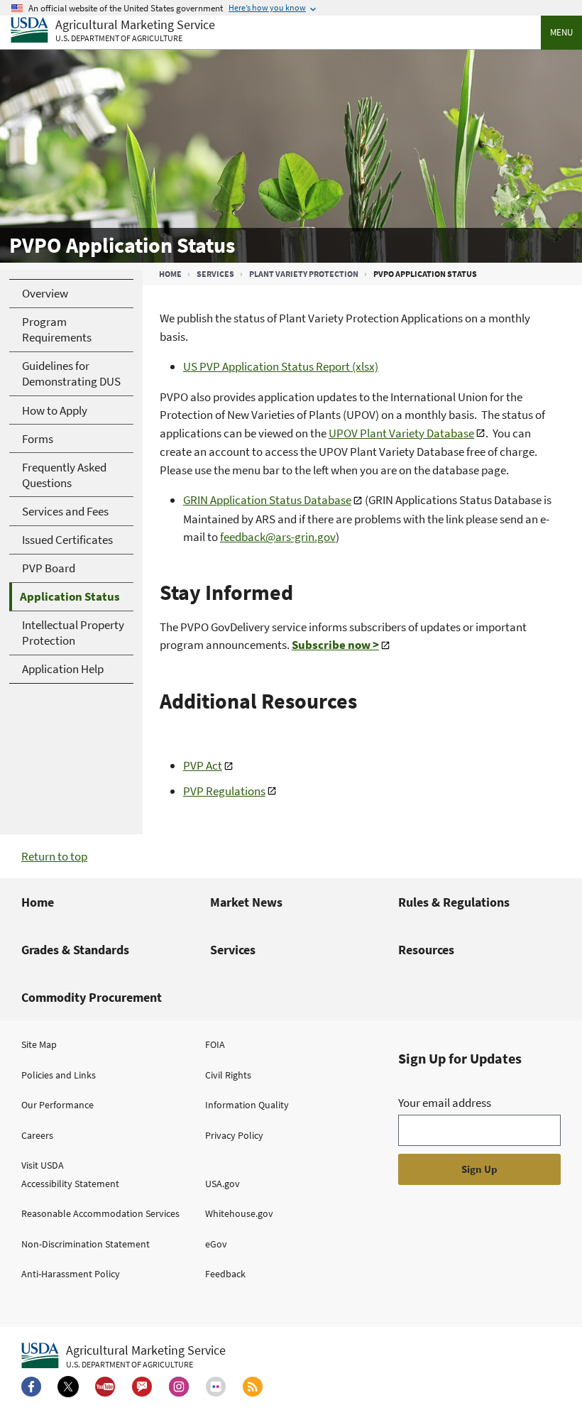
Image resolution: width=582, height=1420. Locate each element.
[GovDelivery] (142, 1386)
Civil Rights (228, 1075)
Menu (561, 32)
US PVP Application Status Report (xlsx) (280, 366)
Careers (37, 1135)
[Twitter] (68, 1386)
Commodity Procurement (91, 997)
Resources (426, 949)
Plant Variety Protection (303, 273)
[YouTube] (105, 1386)
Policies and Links (58, 1075)
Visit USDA (42, 1165)
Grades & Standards (75, 949)
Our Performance (57, 1104)
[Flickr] (215, 1386)
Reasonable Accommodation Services (100, 1213)
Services (215, 273)
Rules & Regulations (454, 902)
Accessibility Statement (70, 1183)
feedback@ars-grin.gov (278, 537)
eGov (216, 1244)
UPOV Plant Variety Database (401, 433)
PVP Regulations (224, 791)
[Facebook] (31, 1386)
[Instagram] (178, 1386)
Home (170, 273)
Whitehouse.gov (239, 1213)
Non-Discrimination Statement (85, 1244)
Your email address (444, 1102)
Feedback (225, 1273)
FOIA (215, 1044)
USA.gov (222, 1183)
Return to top (54, 856)
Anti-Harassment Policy (70, 1273)
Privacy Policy (234, 1135)
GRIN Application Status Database (267, 500)
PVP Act (202, 765)
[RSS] (252, 1386)
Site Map (39, 1044)
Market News (246, 902)
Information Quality (247, 1104)
